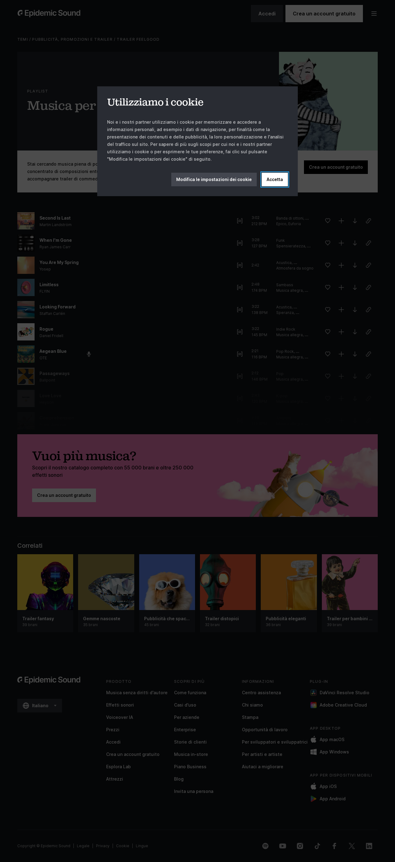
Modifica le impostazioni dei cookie (214, 179)
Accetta (275, 179)
